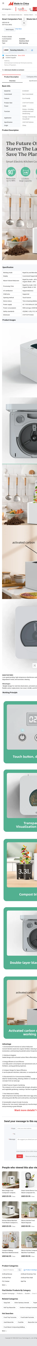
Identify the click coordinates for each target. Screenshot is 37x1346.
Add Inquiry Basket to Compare (14, 70)
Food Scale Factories (27, 1317)
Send (19, 1156)
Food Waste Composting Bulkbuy (14, 1327)
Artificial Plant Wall (27, 1278)
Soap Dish (7, 1303)
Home (3, 15)
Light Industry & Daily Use (15, 15)
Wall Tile (23, 1281)
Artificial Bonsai (7, 1274)
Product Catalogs (31, 1270)
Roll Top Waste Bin (9, 1307)
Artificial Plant (6, 1278)
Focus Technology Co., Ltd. (26, 1338)
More (4, 1285)
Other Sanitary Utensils (21, 1303)
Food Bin (21, 1322)
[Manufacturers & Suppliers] (18, 3)
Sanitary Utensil (28, 15)
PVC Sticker (5, 1281)
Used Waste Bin (9, 1322)
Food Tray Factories (10, 1317)
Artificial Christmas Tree (28, 1274)
